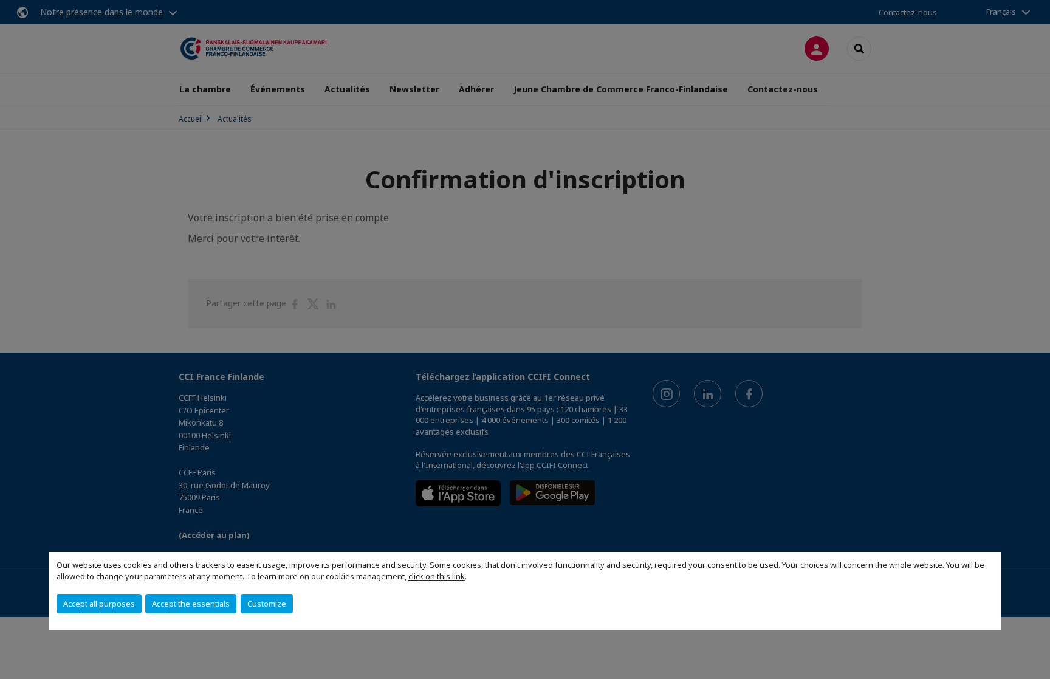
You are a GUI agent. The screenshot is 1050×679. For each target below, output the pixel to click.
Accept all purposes (99, 603)
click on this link (436, 576)
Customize (266, 603)
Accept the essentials (191, 603)
